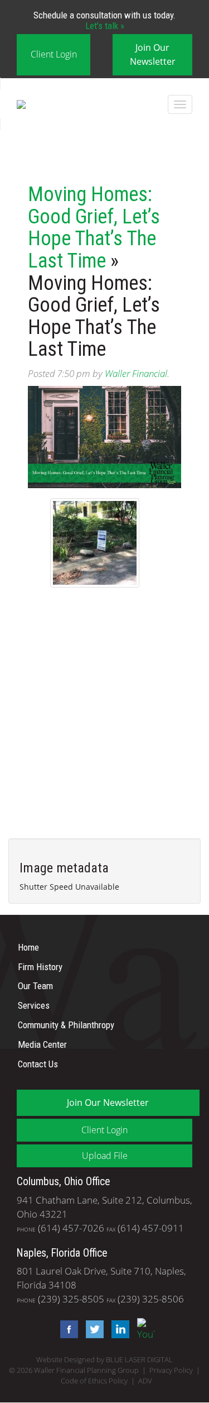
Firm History (40, 966)
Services (34, 1005)
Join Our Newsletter (153, 54)
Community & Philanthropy (66, 1024)
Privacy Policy (171, 1370)
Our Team (35, 985)
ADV (145, 1381)
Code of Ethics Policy (94, 1381)
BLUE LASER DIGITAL (139, 1359)
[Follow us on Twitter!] (92, 1328)
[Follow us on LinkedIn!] (117, 1328)
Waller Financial (136, 373)
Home (28, 947)
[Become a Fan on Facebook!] (66, 1328)
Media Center (42, 1044)
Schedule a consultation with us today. (104, 20)
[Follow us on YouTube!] (143, 1328)
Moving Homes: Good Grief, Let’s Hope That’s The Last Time (94, 228)
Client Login (54, 54)
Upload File (105, 1155)
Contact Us (38, 1063)
